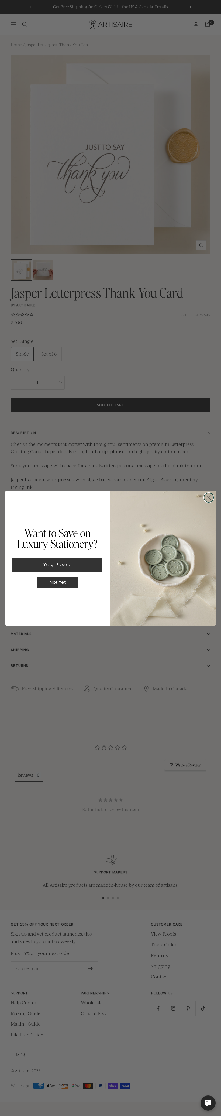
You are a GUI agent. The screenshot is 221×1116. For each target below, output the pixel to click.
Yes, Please (57, 565)
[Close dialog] (208, 497)
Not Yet (57, 582)
